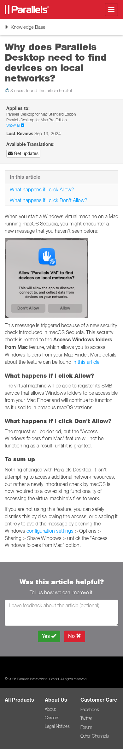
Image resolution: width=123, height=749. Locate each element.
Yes (46, 636)
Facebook (89, 709)
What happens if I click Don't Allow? (49, 200)
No (72, 636)
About (50, 709)
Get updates (25, 153)
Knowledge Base (24, 29)
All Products (19, 700)
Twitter (86, 718)
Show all (13, 125)
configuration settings (49, 531)
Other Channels (94, 736)
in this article (86, 362)
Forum (86, 727)
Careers (52, 717)
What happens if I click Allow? (42, 189)
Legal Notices (57, 726)
